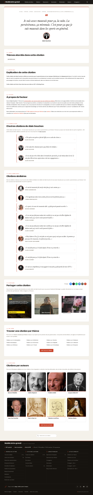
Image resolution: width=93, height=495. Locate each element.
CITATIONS (44, 11)
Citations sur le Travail (31, 345)
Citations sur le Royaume (72, 345)
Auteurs (69, 2)
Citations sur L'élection (51, 340)
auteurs (49, 111)
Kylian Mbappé (29, 269)
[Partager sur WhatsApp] (76, 284)
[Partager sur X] (73, 284)
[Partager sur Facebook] (70, 284)
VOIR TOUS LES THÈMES (46, 350)
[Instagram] (87, 486)
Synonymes (53, 2)
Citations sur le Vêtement (72, 342)
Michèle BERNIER (30, 208)
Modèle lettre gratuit (12, 2)
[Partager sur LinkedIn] (79, 284)
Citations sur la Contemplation (13, 340)
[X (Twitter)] (80, 486)
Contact (15, 491)
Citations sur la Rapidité (51, 342)
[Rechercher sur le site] (87, 2)
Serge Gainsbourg (30, 189)
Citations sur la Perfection (32, 342)
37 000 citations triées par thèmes (34, 111)
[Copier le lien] (85, 284)
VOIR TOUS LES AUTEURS (46, 425)
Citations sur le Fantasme (72, 340)
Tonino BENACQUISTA (31, 199)
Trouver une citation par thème (22, 331)
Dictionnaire (62, 2)
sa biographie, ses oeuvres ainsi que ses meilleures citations (39, 101)
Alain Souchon (46, 41)
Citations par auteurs (17, 365)
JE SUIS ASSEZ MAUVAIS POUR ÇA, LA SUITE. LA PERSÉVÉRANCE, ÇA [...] (60, 11)
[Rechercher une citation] (38, 435)
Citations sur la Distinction (32, 340)
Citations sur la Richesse (11, 345)
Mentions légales (8, 491)
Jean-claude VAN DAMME (32, 241)
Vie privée (21, 491)
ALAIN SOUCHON (37, 11)
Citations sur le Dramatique (52, 345)
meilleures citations (18, 113)
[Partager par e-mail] (82, 284)
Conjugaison (77, 2)
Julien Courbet (29, 220)
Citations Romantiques (11, 342)
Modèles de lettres (29, 2)
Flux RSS (26, 491)
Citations (38, 2)
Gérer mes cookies (34, 491)
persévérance (11, 59)
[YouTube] (83, 486)
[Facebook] (77, 486)
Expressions (45, 2)
